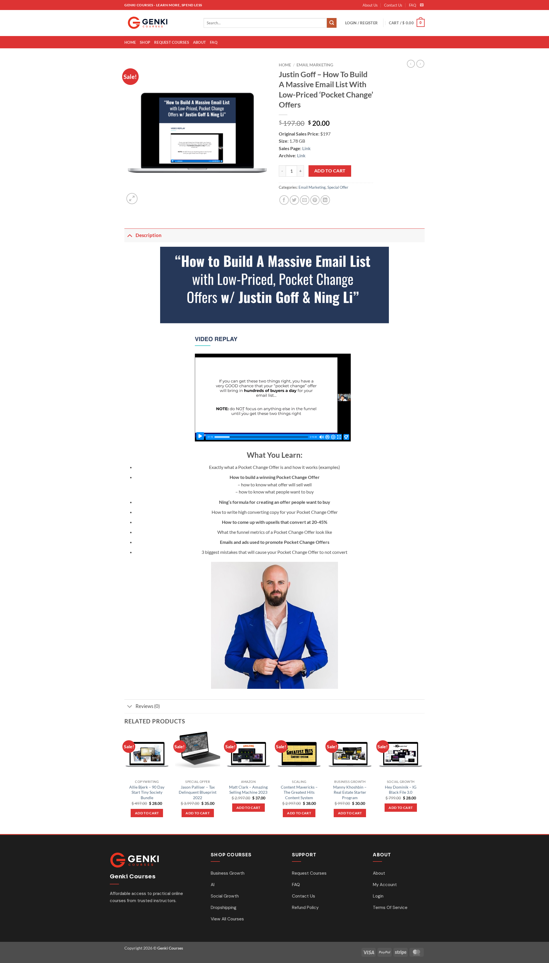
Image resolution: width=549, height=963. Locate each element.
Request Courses (171, 42)
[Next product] (411, 64)
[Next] (423, 782)
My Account (385, 885)
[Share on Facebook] (284, 200)
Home (130, 42)
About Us (370, 5)
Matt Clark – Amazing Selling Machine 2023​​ (248, 790)
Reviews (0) (148, 706)
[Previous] (124, 782)
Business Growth (227, 873)
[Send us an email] (421, 5)
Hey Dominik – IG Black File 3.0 (400, 790)
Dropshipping (223, 907)
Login (378, 896)
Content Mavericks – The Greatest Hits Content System (299, 792)
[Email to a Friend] (304, 200)
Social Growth (225, 896)
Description (149, 235)
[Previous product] (420, 64)
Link (306, 148)
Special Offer (337, 187)
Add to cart (330, 170)
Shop (145, 42)
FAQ (412, 5)
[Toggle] (129, 235)
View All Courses (227, 919)
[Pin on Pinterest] (315, 200)
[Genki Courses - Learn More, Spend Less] (159, 23)
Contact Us (393, 5)
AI (212, 885)
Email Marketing (315, 65)
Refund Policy (305, 907)
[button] (361, 23)
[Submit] (332, 23)
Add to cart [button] (147, 813)
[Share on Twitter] (294, 200)
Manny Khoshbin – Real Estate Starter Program (350, 792)
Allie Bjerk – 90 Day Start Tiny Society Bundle (146, 792)
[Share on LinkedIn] (325, 200)
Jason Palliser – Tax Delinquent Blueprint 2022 (197, 792)
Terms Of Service (390, 907)
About (199, 42)
